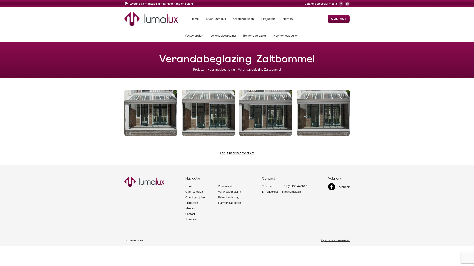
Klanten (287, 19)
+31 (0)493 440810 (294, 186)
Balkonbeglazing (254, 35)
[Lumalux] (151, 19)
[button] (150, 113)
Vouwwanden (194, 35)
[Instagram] (347, 3)
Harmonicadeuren (285, 35)
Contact (338, 19)
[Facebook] (341, 3)
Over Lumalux (216, 19)
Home (195, 19)
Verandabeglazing (223, 35)
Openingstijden (243, 19)
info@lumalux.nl (291, 191)
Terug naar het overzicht (237, 153)
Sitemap (190, 219)
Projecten (268, 19)
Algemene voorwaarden (335, 240)
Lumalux (138, 240)
